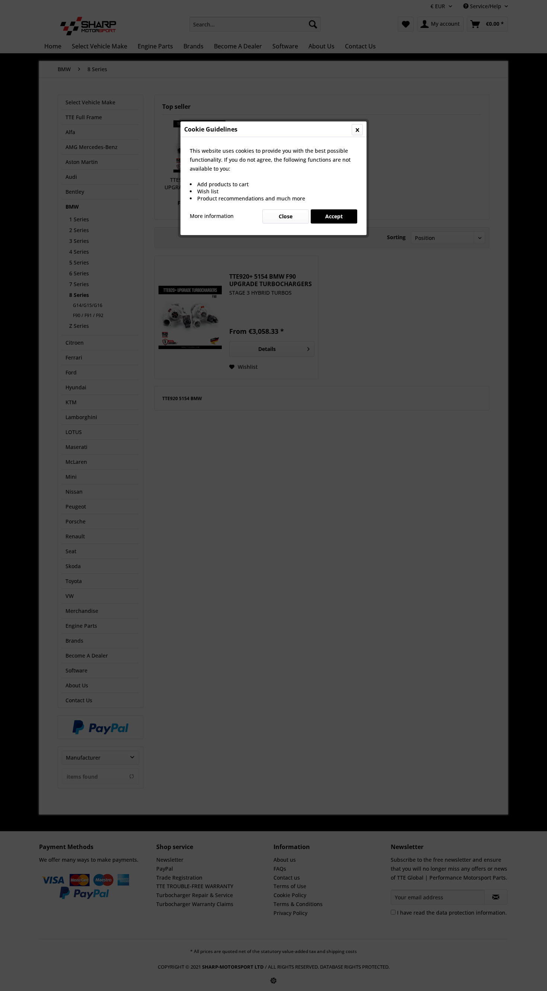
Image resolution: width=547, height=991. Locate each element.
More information (212, 215)
